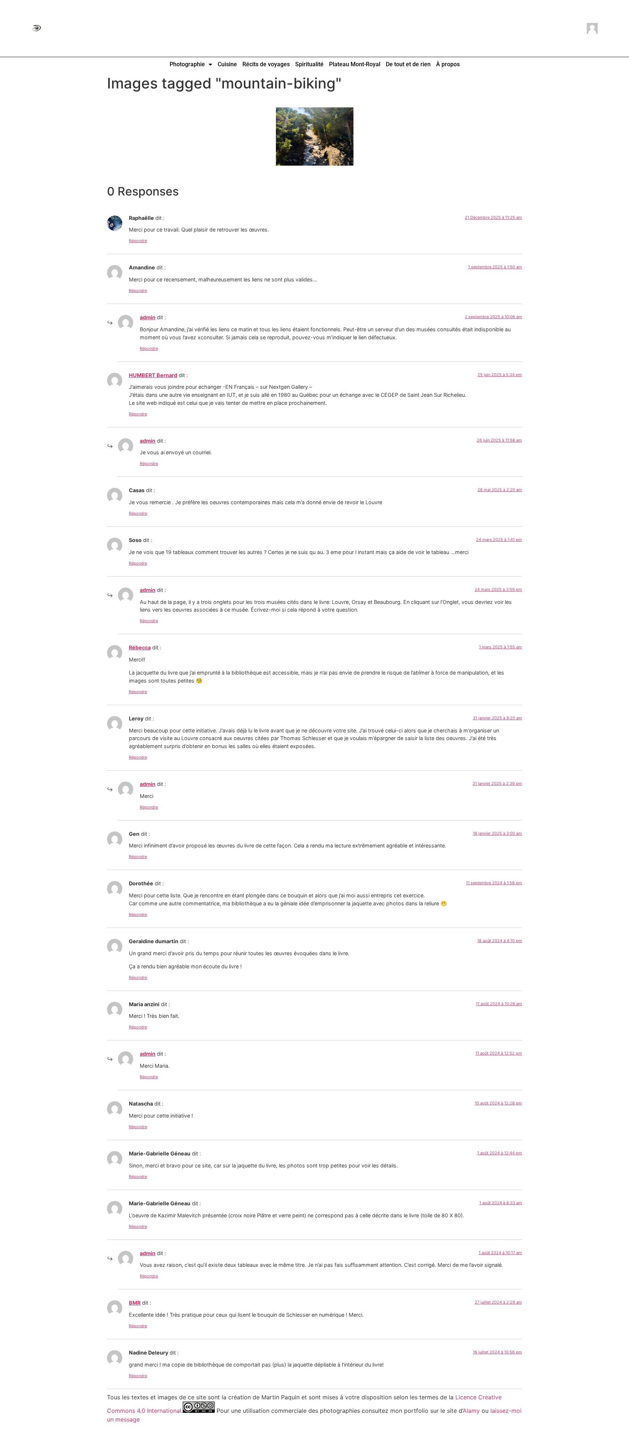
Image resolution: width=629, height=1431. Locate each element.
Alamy (471, 1410)
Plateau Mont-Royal (354, 64)
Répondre (138, 240)
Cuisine (227, 64)
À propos (448, 64)
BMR (135, 1303)
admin (147, 317)
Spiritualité (309, 64)
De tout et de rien (408, 64)
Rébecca (140, 647)
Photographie (187, 64)
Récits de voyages (266, 64)
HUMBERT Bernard (153, 375)
